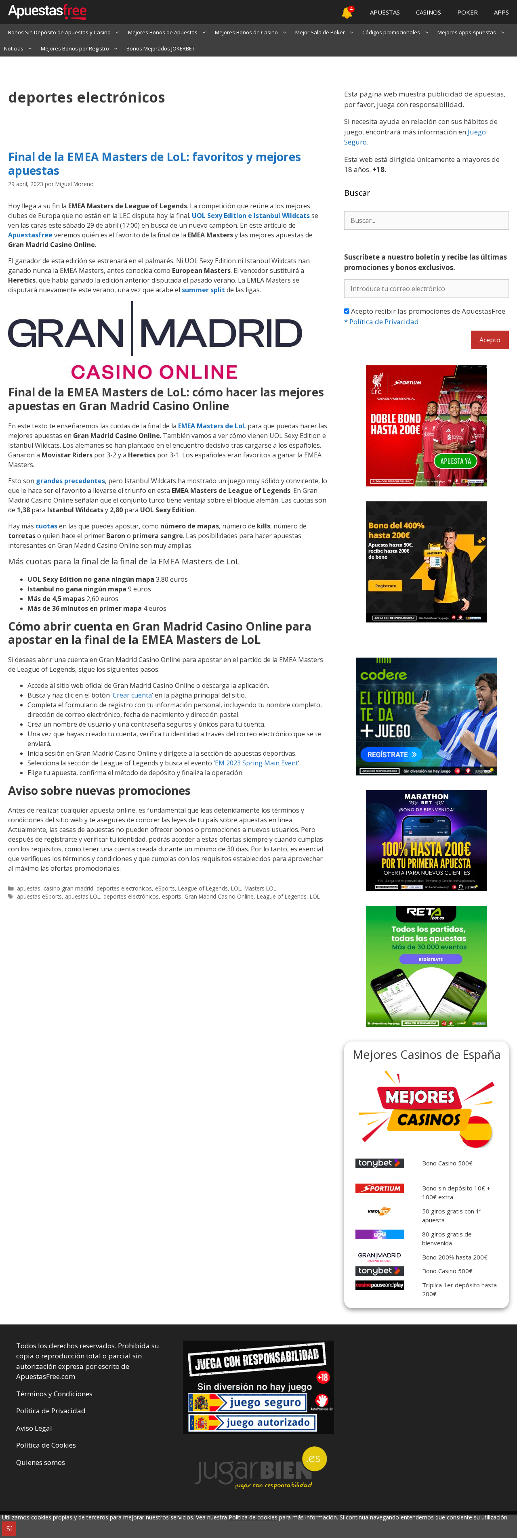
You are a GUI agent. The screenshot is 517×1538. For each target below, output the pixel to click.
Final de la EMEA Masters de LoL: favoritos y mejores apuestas (154, 163)
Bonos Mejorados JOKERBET (160, 48)
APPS (501, 12)
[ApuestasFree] (43, 12)
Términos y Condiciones (54, 1393)
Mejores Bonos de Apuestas (163, 32)
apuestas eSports (39, 896)
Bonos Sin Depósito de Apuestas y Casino (59, 32)
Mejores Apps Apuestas (466, 32)
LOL (236, 888)
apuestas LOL (82, 896)
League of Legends (203, 888)
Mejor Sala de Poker (320, 32)
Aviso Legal (34, 1428)
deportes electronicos (124, 888)
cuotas (46, 526)
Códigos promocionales (391, 32)
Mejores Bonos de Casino (246, 32)
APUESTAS (385, 12)
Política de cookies (253, 1517)
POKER (467, 12)
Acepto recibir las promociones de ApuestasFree (424, 316)
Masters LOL (260, 888)
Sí (9, 1528)
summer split (203, 289)
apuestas (28, 888)
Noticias (13, 48)
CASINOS (428, 12)
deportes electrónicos (131, 896)
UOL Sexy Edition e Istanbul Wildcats (251, 215)
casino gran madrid (68, 888)
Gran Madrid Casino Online (219, 896)
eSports (165, 888)
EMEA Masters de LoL (212, 425)
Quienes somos (40, 1462)
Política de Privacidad (381, 321)
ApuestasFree (30, 234)
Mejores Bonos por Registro (75, 48)
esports (171, 896)
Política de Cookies (46, 1445)
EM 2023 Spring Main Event (256, 763)
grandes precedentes (70, 480)
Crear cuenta (132, 695)
